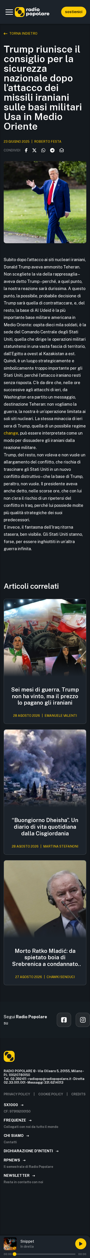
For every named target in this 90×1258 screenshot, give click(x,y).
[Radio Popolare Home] (32, 12)
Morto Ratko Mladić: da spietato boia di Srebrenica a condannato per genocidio (45, 957)
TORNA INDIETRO (23, 33)
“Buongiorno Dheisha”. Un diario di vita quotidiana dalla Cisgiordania (45, 827)
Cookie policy (50, 1094)
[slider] (14, 1254)
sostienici (73, 12)
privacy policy (17, 1094)
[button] (9, 11)
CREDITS (78, 1094)
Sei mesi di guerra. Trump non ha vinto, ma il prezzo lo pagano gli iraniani (45, 696)
